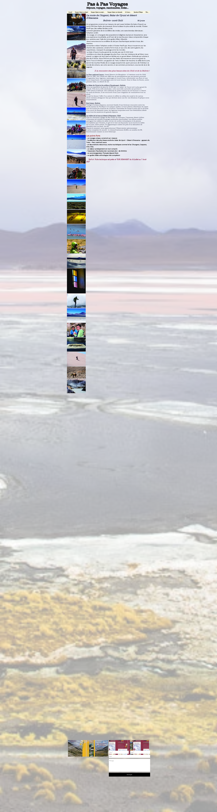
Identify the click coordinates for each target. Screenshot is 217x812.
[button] (81, 12)
